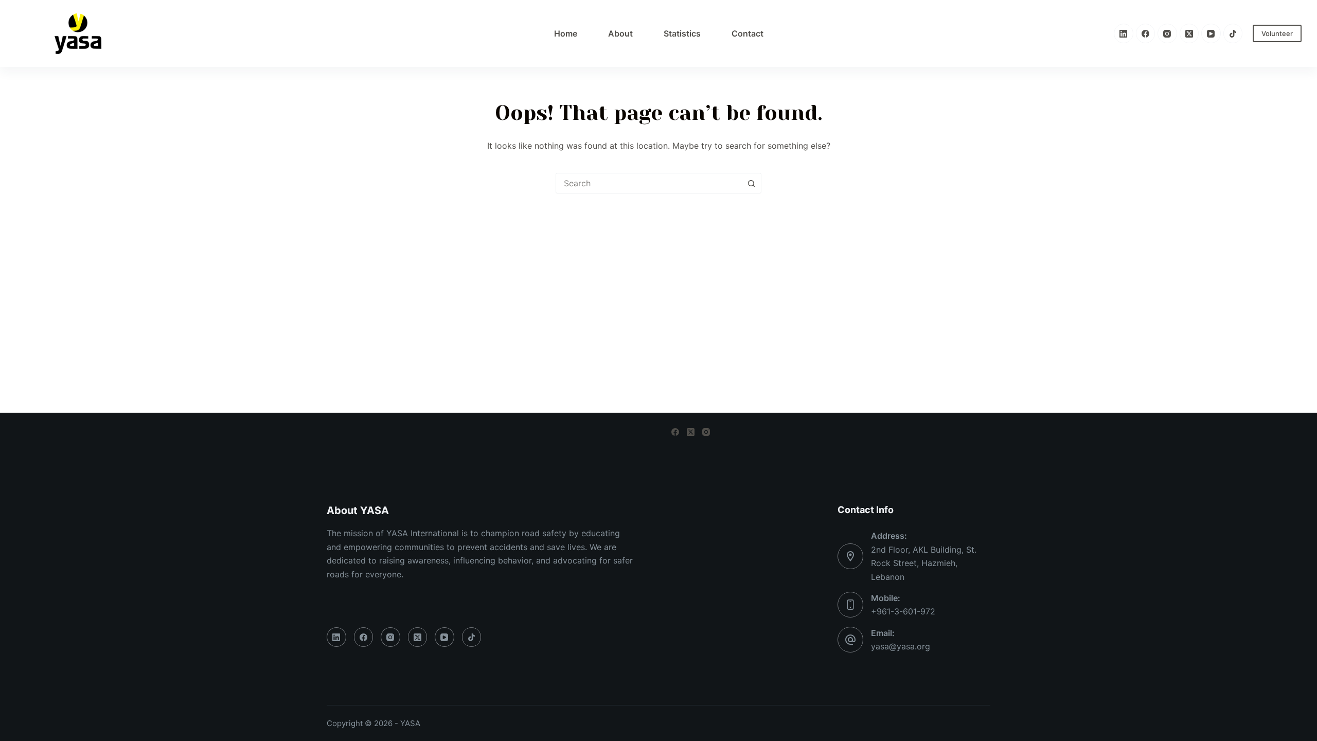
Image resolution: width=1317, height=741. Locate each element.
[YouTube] (1211, 33)
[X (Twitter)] (1189, 33)
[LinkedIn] (1123, 33)
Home (565, 33)
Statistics (682, 33)
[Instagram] (1167, 33)
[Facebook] (1145, 33)
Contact (747, 33)
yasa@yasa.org (900, 646)
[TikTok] (1233, 33)
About (620, 33)
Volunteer (1277, 33)
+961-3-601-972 (903, 611)
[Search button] (751, 183)
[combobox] (648, 183)
